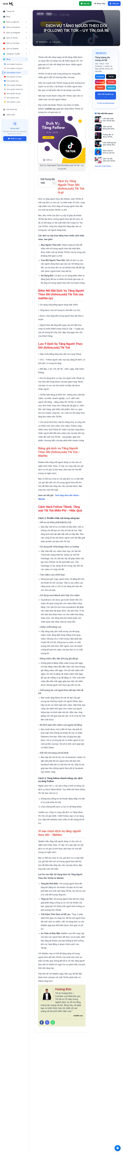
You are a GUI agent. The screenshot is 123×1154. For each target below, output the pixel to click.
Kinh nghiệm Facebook (14, 64)
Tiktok (49, 14)
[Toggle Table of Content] (53, 183)
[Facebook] (42, 1022)
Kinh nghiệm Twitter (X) (15, 89)
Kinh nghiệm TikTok (14, 73)
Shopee (100, 87)
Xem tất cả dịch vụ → (105, 95)
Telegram (111, 87)
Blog (8, 16)
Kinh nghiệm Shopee (14, 93)
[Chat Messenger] (118, 1148)
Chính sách (10, 115)
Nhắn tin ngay (16, 138)
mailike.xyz (78, 1016)
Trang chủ (10, 11)
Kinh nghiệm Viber (13, 98)
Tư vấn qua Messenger (105, 103)
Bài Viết (40, 14)
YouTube (111, 82)
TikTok (111, 76)
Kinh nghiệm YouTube (14, 77)
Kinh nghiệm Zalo (13, 81)
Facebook (100, 76)
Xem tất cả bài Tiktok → (104, 166)
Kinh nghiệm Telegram (14, 85)
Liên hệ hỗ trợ (11, 109)
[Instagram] (47, 1022)
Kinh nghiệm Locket (13, 102)
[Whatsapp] (53, 1022)
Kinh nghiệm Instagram (15, 68)
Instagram (100, 82)
